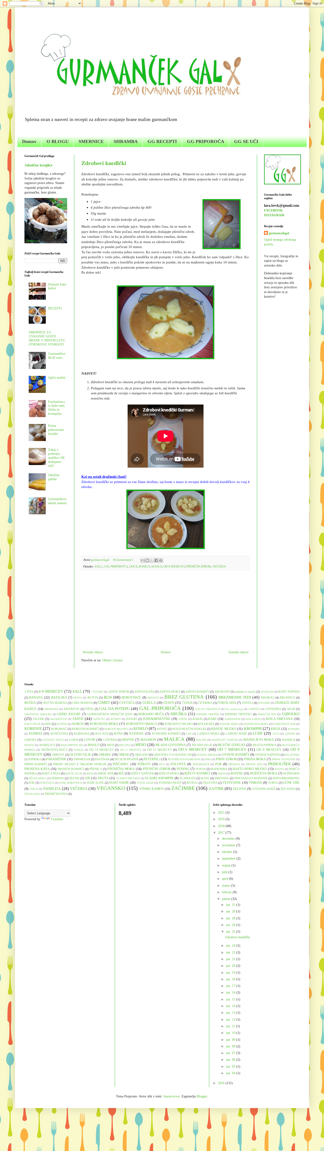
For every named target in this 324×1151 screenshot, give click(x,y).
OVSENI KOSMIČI (235, 754)
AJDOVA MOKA (169, 691)
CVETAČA (127, 702)
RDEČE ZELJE (73, 773)
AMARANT (222, 691)
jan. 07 (231, 1053)
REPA (90, 773)
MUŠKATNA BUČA (54, 749)
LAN (189, 733)
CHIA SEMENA (82, 702)
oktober (227, 852)
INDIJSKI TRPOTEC (238, 714)
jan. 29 (231, 911)
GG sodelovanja (234, 709)
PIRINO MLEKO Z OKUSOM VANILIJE (80, 764)
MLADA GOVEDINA (170, 745)
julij (225, 872)
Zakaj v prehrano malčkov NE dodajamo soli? (56, 457)
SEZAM (74, 778)
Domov (29, 141)
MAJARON (148, 739)
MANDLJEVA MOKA (258, 739)
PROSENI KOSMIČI (71, 769)
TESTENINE (231, 782)
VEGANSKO (111, 788)
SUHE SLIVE (95, 782)
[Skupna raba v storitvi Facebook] (156, 560)
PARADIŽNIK (56, 759)
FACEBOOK (273, 210)
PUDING (183, 769)
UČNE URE (291, 782)
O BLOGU (57, 141)
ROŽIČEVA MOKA (263, 773)
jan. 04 (231, 1073)
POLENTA (178, 764)
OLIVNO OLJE (80, 754)
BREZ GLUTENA (184, 697)
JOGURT (131, 719)
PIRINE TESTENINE (284, 759)
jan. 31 (231, 905)
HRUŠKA (179, 714)
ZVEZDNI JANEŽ (263, 789)
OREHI (124, 754)
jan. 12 (231, 1019)
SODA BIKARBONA (286, 778)
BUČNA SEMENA (55, 702)
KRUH (275, 729)
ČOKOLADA (227, 702)
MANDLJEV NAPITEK (225, 739)
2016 (222, 1083)
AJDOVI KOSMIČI (197, 691)
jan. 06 (231, 1059)
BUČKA (30, 702)
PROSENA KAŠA (37, 769)
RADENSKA (219, 769)
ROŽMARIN (291, 773)
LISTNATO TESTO (53, 739)
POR (218, 764)
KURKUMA (82, 733)
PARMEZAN (82, 759)
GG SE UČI (246, 141)
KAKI (212, 719)
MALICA (174, 739)
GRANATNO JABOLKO (38, 714)
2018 (222, 826)
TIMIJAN (255, 782)
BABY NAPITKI (289, 691)
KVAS (118, 733)
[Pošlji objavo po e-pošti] (142, 560)
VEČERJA (219, 566)
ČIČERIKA (205, 702)
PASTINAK (102, 759)
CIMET (104, 702)
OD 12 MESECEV (159, 749)
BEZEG (78, 697)
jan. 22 (231, 952)
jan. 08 (231, 1046)
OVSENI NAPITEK (267, 754)
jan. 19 (231, 972)
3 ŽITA (28, 691)
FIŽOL (89, 709)
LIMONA (30, 739)
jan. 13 (231, 1012)
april (225, 878)
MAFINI (128, 739)
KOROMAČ (59, 729)
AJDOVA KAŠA (144, 691)
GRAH (291, 709)
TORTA (273, 782)
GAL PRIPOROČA (116, 566)
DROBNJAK (51, 709)
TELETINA (210, 782)
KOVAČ (162, 729)
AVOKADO (267, 691)
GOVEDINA (273, 709)
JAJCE (133, 566)
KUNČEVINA (59, 733)
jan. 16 (231, 992)
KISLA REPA (253, 719)
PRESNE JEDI (254, 764)
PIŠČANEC (121, 764)
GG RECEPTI (162, 141)
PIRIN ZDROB (226, 759)
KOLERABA (206, 724)
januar (226, 899)
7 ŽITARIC (97, 691)
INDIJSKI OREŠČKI (207, 714)
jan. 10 (231, 1033)
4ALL (98, 566)
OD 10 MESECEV (101, 749)
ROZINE (237, 773)
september (229, 858)
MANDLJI (288, 739)
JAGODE (38, 719)
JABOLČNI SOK (266, 714)
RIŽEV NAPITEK (142, 773)
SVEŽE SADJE (145, 782)
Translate (57, 819)
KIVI (48, 724)
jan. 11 (231, 1026)
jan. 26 (231, 925)
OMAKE (105, 754)
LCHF (258, 733)
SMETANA (221, 778)
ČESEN (168, 702)
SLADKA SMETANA (128, 778)
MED (110, 745)
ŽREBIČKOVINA (56, 794)
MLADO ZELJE (202, 745)
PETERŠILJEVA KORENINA (184, 759)
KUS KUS (101, 733)
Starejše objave (238, 652)
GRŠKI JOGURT (69, 714)
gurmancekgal (279, 233)
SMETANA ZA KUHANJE (251, 778)
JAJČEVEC (99, 719)
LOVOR (89, 739)
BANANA (36, 697)
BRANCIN (153, 697)
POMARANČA (201, 764)
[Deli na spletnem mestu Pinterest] (160, 560)
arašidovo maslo (245, 691)
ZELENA (239, 789)
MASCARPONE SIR (71, 745)
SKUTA (103, 778)
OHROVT (58, 754)
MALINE (201, 739)
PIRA (208, 759)
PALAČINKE (292, 754)
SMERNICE (91, 141)
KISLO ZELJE (32, 724)
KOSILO (144, 566)
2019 (222, 819)
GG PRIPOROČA (205, 141)
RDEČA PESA (51, 773)
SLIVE (205, 778)
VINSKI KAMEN (151, 789)
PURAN (201, 769)
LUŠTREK (110, 739)
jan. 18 (231, 979)
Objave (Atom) (112, 660)
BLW (108, 697)
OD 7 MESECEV (231, 749)
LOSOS (74, 739)
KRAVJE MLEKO (223, 729)
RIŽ (121, 773)
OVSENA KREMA (206, 754)
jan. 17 (231, 986)
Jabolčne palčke (54, 477)
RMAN (222, 773)
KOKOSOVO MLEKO (179, 724)
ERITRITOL (72, 709)
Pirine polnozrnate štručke (56, 430)
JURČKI (182, 719)
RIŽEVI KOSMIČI (197, 773)
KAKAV (198, 719)
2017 (222, 832)
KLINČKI (61, 724)
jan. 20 (231, 965)
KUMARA (294, 728)
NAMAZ (78, 749)
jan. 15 (231, 999)
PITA (162, 764)
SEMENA (57, 778)
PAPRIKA (34, 759)
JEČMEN (116, 719)
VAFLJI (33, 788)
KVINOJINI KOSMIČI (166, 733)
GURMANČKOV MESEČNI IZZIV (110, 714)
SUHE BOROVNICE (70, 782)
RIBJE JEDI (105, 773)
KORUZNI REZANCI (116, 728)
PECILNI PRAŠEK (127, 759)
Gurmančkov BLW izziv (56, 355)
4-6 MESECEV (50, 691)
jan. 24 (231, 945)
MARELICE (47, 745)
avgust (226, 865)
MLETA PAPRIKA (264, 745)
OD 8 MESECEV (269, 749)
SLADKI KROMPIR (159, 778)
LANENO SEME (236, 733)
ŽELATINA (288, 789)
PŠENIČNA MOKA (121, 769)
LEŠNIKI (290, 733)
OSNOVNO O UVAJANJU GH (172, 754)
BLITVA (93, 697)
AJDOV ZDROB (118, 691)
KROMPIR (253, 728)
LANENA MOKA (208, 733)
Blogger (202, 1096)
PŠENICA (95, 769)
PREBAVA (234, 764)
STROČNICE (47, 782)
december (229, 838)
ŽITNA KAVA (32, 793)
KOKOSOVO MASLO (141, 724)
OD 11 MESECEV (131, 749)
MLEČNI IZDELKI (231, 745)
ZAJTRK (216, 788)
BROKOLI (267, 697)
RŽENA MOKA (37, 778)
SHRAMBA (126, 141)
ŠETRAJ (192, 782)
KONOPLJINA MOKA (256, 724)
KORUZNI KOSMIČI (85, 729)
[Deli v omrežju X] (151, 560)
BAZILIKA (59, 697)
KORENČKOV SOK (284, 724)
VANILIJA (52, 788)
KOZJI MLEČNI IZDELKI (189, 729)
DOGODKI (264, 702)
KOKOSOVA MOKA (104, 724)
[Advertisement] (165, 610)
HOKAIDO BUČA (151, 714)
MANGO (29, 745)
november (229, 845)
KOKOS (78, 724)
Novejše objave (93, 652)
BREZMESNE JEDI (234, 697)
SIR (87, 778)
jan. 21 (231, 959)
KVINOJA (136, 733)
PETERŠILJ (151, 759)
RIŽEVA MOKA (169, 773)
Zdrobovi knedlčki (103, 163)
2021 (222, 812)
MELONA (124, 745)
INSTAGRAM (274, 215)
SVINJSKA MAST (170, 782)
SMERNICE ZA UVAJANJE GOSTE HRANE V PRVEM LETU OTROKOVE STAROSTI (47, 338)
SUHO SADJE (119, 782)
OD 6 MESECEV (174, 566)
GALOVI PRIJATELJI (207, 709)
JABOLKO (291, 714)
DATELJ (247, 702)
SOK (32, 782)
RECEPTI (55, 308)
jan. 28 (231, 918)
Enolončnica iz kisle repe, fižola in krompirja (56, 407)
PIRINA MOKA (255, 759)
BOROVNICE (131, 697)
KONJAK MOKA (229, 724)
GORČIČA (254, 709)
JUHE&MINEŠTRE (156, 719)
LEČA (276, 733)
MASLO (156, 566)
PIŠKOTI (144, 764)
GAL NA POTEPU (114, 708)
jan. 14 (231, 1006)
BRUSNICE (287, 697)
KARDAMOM (233, 719)
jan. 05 (231, 1066)
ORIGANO (141, 754)
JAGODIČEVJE (58, 719)
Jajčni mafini (56, 377)
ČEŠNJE (187, 702)
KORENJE (33, 728)
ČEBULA (149, 702)
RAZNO (279, 769)
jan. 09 (231, 1039)
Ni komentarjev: (124, 560)
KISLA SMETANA (279, 719)
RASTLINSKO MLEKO (250, 769)
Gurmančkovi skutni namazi (57, 501)
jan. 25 (231, 931)
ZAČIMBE (183, 788)
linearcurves (171, 1096)
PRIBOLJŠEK (279, 764)
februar (227, 892)
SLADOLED (187, 778)
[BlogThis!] (147, 560)
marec (226, 885)
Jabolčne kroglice (38, 165)
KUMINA (35, 733)
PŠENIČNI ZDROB (198, 566)
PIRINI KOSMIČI (35, 764)
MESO (140, 744)
